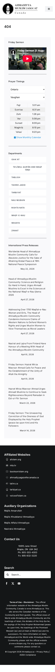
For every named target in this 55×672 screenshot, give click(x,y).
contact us (35, 646)
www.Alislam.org (18, 643)
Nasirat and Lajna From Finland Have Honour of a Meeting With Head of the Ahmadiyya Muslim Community (27, 346)
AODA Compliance (28, 655)
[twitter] (12, 583)
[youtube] (19, 583)
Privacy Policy (43, 652)
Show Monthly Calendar (28, 137)
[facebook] (6, 583)
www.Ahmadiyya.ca (35, 608)
